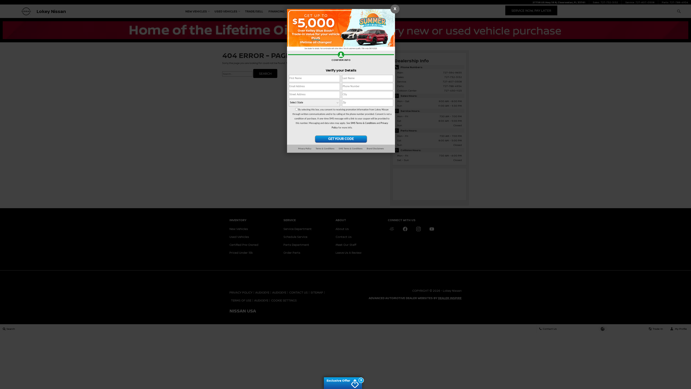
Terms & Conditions (325, 148)
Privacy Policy (304, 148)
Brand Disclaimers (375, 148)
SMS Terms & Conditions (363, 123)
